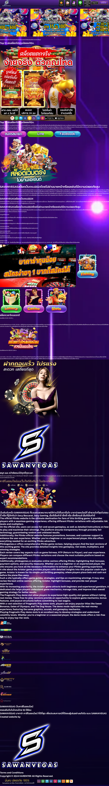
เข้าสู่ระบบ (94, 3)
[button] (2, 23)
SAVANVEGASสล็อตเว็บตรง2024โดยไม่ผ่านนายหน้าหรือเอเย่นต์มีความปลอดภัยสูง (40, 207)
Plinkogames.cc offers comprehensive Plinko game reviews (31, 544)
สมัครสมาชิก (103, 3)
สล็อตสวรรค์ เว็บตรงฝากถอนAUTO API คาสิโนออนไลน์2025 (87, 3)
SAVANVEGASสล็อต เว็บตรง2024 (8, 190)
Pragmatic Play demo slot (18, 595)
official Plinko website (16, 518)
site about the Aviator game (17, 569)
